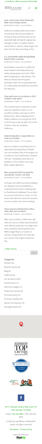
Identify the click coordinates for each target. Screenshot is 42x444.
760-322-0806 (17, 414)
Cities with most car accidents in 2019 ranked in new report (20, 97)
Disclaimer (14, 429)
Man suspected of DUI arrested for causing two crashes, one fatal (18, 173)
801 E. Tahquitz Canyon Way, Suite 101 (21, 407)
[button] (21, 324)
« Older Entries (10, 249)
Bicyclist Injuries (11, 267)
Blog (6, 271)
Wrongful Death (11, 307)
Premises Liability (11, 299)
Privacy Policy (26, 429)
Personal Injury (10, 295)
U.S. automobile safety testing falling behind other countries (19, 57)
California (8, 275)
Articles (7, 263)
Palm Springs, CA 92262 (21, 410)
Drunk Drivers (10, 283)
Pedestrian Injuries (12, 291)
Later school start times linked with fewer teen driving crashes (19, 21)
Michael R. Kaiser (12, 25)
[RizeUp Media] (21, 439)
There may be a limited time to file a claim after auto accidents (19, 210)
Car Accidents (26, 25)
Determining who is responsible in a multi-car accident (19, 137)
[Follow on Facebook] (21, 397)
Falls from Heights (11, 287)
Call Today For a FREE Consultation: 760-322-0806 (21, 1)
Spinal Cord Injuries (12, 303)
